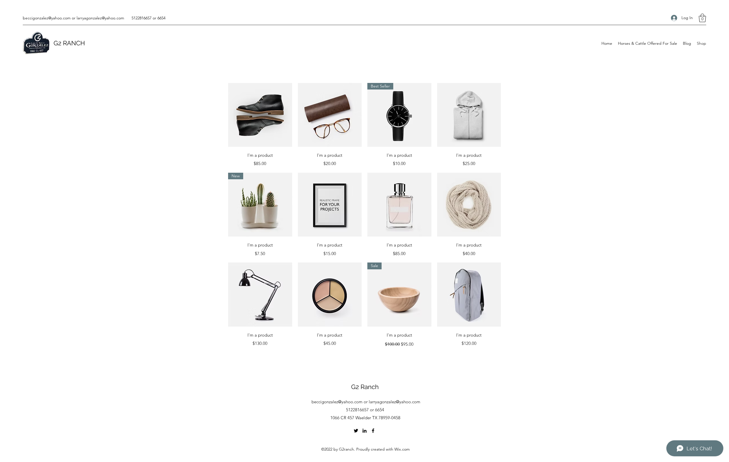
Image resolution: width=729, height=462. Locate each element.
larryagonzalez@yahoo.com (100, 18)
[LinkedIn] (364, 430)
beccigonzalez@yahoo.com (47, 18)
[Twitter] (356, 430)
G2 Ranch (365, 386)
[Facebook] (373, 430)
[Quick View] (260, 115)
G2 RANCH (69, 43)
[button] (702, 18)
